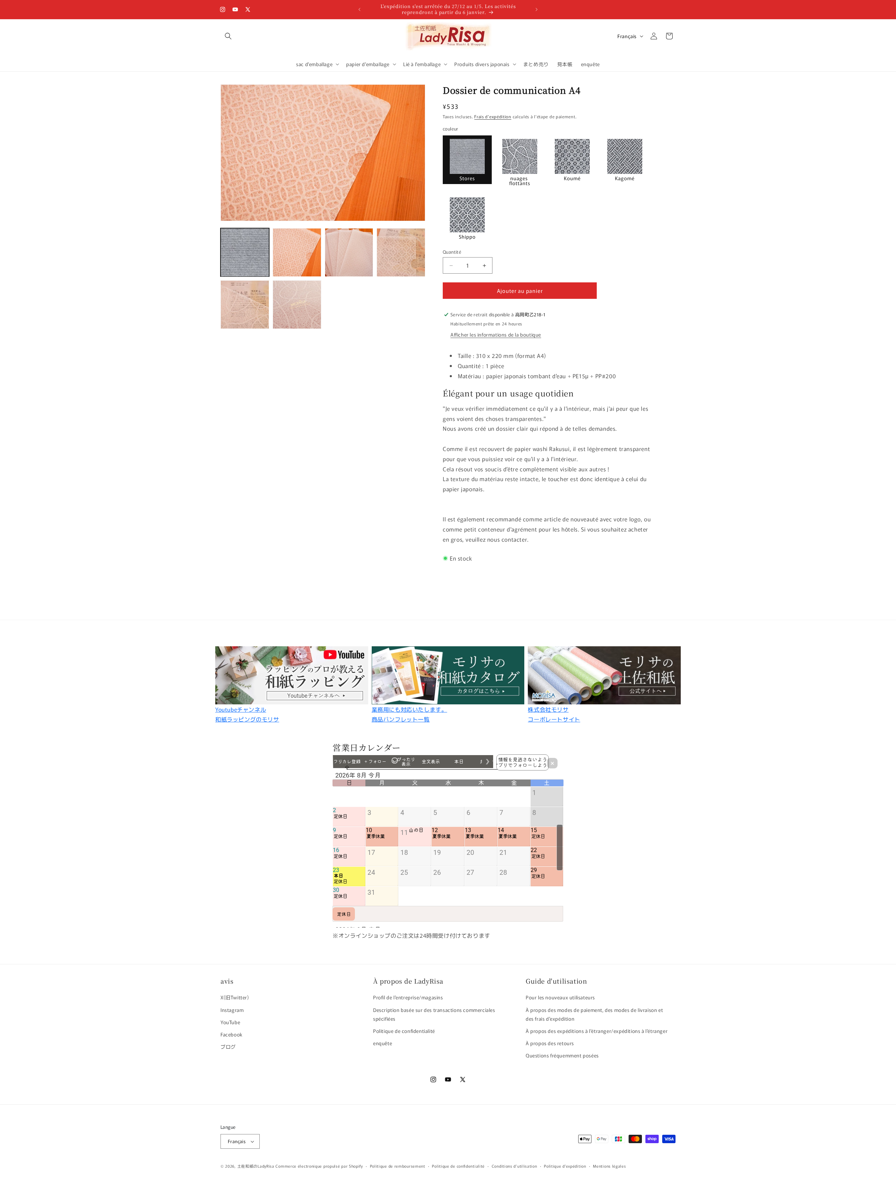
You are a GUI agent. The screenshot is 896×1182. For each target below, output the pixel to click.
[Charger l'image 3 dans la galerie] (349, 252)
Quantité (452, 251)
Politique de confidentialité (404, 1030)
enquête (382, 1043)
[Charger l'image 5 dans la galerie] (244, 304)
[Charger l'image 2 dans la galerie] (297, 252)
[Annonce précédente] (359, 9)
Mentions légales (609, 1166)
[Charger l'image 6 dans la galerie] (297, 304)
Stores (467, 178)
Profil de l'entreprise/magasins (408, 997)
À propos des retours (550, 1043)
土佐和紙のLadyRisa (255, 1166)
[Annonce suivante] (536, 9)
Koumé (572, 178)
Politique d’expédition (565, 1166)
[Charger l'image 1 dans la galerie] (244, 252)
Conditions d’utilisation (514, 1166)
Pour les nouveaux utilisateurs (560, 997)
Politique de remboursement (397, 1166)
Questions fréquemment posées (562, 1055)
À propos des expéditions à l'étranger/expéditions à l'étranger (596, 1030)
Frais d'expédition (492, 116)
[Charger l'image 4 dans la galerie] (401, 252)
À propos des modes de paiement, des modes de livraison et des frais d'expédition (594, 1014)
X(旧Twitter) (234, 997)
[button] (228, 36)
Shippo (467, 236)
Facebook (231, 1034)
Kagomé (625, 178)
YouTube (230, 1022)
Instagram (232, 1009)
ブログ (228, 1046)
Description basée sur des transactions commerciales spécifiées (434, 1014)
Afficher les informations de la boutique (495, 334)
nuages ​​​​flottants (519, 181)
